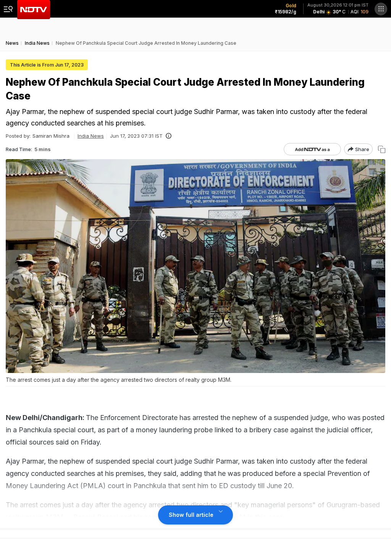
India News (91, 136)
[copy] (381, 149)
